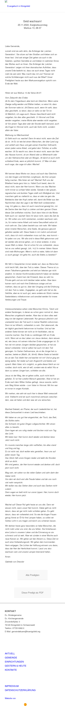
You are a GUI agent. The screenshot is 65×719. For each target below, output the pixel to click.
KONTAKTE (11, 669)
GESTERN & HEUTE (15, 665)
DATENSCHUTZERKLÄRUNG (20, 690)
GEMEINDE (11, 657)
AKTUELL (10, 653)
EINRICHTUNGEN (14, 661)
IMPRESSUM (12, 686)
